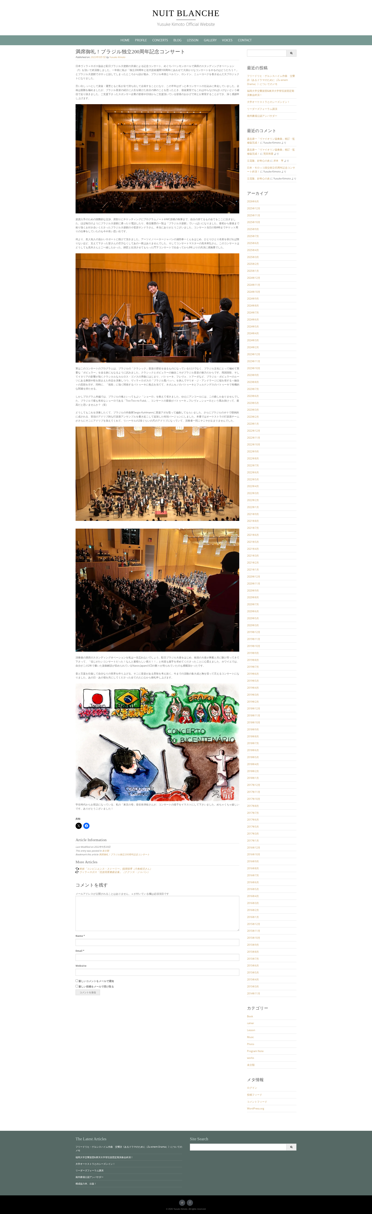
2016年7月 (253, 875)
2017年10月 (253, 799)
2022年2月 (253, 500)
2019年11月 (253, 639)
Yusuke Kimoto (117, 57)
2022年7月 (253, 465)
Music (250, 1037)
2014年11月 (253, 993)
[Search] (291, 53)
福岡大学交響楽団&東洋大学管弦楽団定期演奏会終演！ (104, 1157)
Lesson (192, 40)
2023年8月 (253, 382)
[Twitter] (182, 1203)
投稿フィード (254, 1094)
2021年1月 (253, 569)
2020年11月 (253, 583)
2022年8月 (253, 458)
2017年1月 (253, 840)
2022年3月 (253, 493)
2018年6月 (253, 750)
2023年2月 (253, 416)
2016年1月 (253, 917)
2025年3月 (253, 257)
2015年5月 (253, 972)
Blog (177, 40)
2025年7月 (253, 236)
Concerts (160, 40)
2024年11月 (253, 285)
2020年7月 (253, 604)
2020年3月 (253, 625)
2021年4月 (253, 549)
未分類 (105, 850)
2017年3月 (253, 833)
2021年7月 (253, 528)
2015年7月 (253, 958)
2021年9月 (253, 514)
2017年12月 (253, 785)
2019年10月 (253, 646)
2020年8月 (253, 597)
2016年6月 (253, 882)
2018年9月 (253, 729)
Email (80, 950)
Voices (227, 40)
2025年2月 (253, 264)
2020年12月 (253, 576)
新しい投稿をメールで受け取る (96, 986)
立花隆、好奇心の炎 (258, 160)
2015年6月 (253, 965)
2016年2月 (253, 910)
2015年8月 (253, 951)
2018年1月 (253, 778)
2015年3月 (253, 986)
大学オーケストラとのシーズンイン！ (268, 102)
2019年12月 (253, 632)
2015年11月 (253, 931)
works (250, 1058)
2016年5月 (253, 889)
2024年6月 (253, 319)
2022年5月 (253, 479)
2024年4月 (253, 333)
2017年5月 (253, 826)
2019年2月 (253, 701)
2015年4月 (253, 979)
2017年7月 (253, 813)
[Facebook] (190, 1203)
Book (250, 1016)
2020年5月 (253, 618)
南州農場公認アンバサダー (262, 116)
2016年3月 (253, 903)
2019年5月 (253, 680)
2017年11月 (253, 792)
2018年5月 (253, 757)
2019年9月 (253, 653)
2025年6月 (253, 243)
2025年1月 (253, 271)
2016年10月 (253, 854)
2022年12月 (253, 430)
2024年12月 (253, 278)
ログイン (252, 1087)
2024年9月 (253, 298)
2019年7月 (253, 666)
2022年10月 (253, 444)
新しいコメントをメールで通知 (96, 981)
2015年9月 (253, 944)
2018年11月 (253, 715)
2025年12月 (253, 208)
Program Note (255, 1051)
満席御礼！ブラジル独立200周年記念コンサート (124, 854)
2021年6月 (253, 535)
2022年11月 (253, 437)
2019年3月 (253, 694)
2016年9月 (253, 861)
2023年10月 (253, 368)
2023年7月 (253, 389)
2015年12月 (253, 924)
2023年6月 (253, 396)
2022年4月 (253, 486)
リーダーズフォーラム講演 (262, 109)
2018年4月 (253, 764)
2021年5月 (253, 542)
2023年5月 (253, 403)
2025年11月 (253, 215)
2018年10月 (253, 722)
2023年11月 (253, 361)
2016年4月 (253, 896)
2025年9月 (253, 229)
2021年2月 (253, 562)
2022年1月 (253, 507)
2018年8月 (253, 736)
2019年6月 (253, 673)
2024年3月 (253, 340)
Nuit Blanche (186, 13)
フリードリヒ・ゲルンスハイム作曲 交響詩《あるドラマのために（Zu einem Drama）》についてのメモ (271, 80)
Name (80, 936)
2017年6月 (253, 819)
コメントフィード (257, 1101)
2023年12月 (253, 354)
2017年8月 (253, 806)
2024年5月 (253, 326)
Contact (245, 40)
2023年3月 (253, 409)
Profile (141, 40)
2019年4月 (253, 687)
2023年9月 (253, 375)
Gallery (210, 40)
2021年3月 (253, 555)
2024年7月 (253, 312)
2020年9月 (253, 590)
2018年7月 (253, 743)
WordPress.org (255, 1108)
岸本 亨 (278, 160)
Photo (250, 1044)
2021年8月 (253, 521)
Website (81, 965)
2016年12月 (253, 847)
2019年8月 (253, 660)
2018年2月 (253, 771)
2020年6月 (253, 611)
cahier (250, 1023)
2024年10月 (253, 292)
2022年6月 (253, 472)
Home (125, 40)
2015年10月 (253, 938)
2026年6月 (253, 201)
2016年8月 (253, 868)
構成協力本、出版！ (86, 1183)
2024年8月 (253, 305)
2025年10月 (253, 222)
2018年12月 (253, 708)
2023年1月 (253, 423)
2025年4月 (253, 250)
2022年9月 (253, 451)
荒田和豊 (268, 153)
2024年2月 (253, 347)
